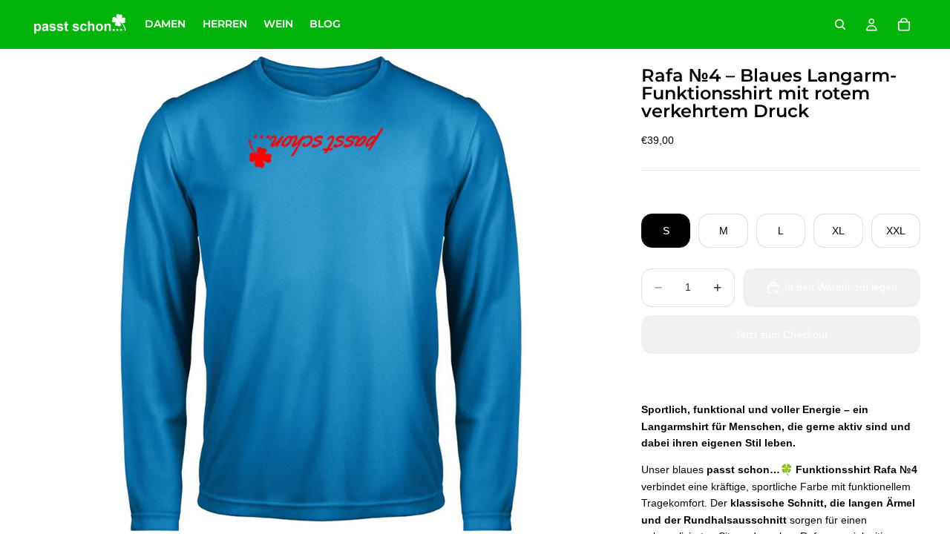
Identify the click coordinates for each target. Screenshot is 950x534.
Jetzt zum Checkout (781, 334)
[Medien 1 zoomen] (318, 291)
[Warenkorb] (904, 24)
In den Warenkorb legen (840, 287)
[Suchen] (840, 24)
